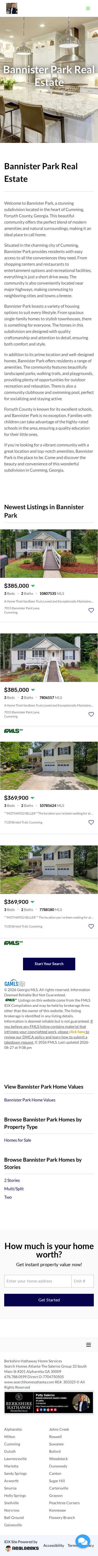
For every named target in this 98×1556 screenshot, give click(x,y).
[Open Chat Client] (83, 1541)
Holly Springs (15, 1495)
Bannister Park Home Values (29, 1099)
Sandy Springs (15, 1473)
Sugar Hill (57, 1480)
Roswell (55, 1436)
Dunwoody (58, 1466)
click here (77, 1031)
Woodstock (58, 1458)
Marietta (11, 1466)
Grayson (56, 1495)
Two (8, 1196)
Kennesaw (57, 1510)
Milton (9, 1436)
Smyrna (10, 1488)
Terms (73, 1545)
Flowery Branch (62, 1517)
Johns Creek (59, 1429)
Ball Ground (14, 1517)
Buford (55, 1451)
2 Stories (12, 1180)
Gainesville (13, 1525)
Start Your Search (49, 963)
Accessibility (53, 1545)
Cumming (12, 1444)
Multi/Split (14, 1188)
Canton (55, 1473)
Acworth (11, 1480)
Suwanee (56, 1444)
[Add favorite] (91, 610)
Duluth (10, 1451)
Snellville (11, 1503)
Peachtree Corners (64, 1503)
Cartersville (58, 1488)
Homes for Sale (17, 1139)
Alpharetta (13, 1429)
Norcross (11, 1510)
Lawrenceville (15, 1458)
